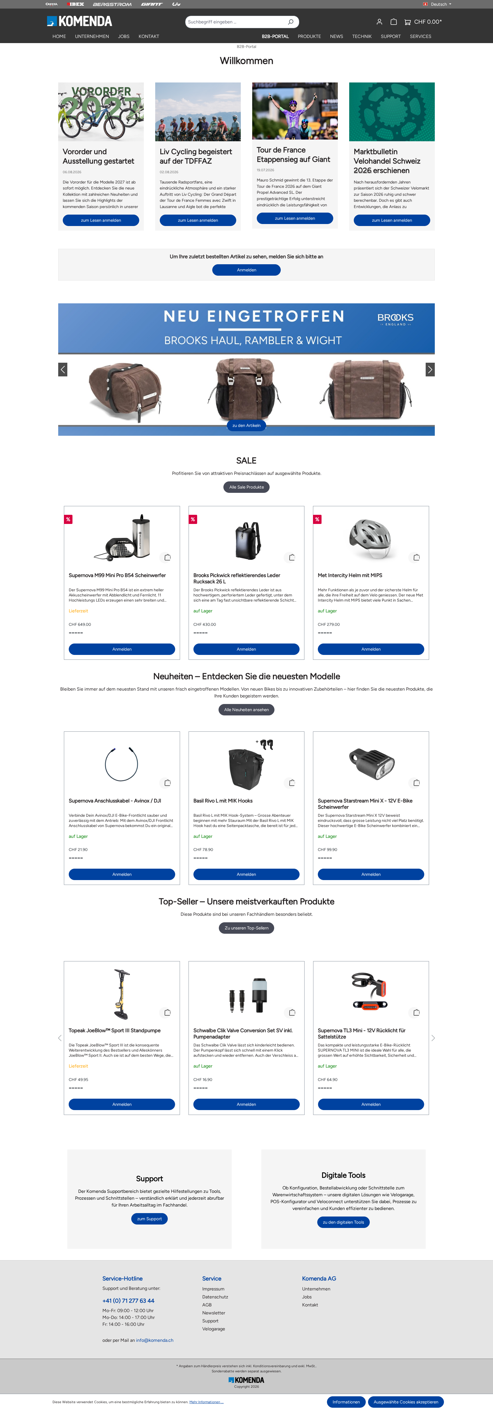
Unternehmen (316, 1289)
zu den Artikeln (246, 425)
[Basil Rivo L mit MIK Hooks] (246, 764)
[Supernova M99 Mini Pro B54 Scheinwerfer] (122, 539)
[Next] (426, 369)
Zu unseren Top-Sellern (246, 928)
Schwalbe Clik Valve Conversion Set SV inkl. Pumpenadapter (243, 1033)
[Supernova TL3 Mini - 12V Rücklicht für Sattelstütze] (371, 994)
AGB (207, 1305)
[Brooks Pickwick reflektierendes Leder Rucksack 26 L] (246, 539)
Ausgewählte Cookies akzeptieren (406, 1402)
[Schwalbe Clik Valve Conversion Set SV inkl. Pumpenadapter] (246, 994)
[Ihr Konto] (379, 22)
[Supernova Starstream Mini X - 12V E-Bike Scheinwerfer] (371, 764)
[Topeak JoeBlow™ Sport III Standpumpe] (122, 994)
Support (210, 1321)
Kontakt (310, 1305)
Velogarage (213, 1329)
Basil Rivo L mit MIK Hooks (222, 801)
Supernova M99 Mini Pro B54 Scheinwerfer (117, 575)
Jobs (307, 1297)
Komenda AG (319, 1278)
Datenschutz (215, 1297)
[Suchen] (290, 22)
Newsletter (213, 1313)
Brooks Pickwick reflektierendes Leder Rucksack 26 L (236, 578)
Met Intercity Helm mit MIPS (350, 575)
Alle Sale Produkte (246, 487)
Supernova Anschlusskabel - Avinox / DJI (115, 801)
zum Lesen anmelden (101, 220)
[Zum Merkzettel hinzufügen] (165, 557)
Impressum (213, 1289)
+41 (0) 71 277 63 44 (128, 1300)
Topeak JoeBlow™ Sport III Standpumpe (115, 1030)
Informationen (346, 1402)
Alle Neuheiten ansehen (246, 709)
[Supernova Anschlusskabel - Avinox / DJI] (122, 764)
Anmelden (246, 270)
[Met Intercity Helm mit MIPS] (371, 539)
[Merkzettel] (394, 22)
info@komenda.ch (154, 1340)
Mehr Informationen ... (206, 1402)
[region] (246, 583)
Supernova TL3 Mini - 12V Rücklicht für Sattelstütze (361, 1033)
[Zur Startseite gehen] (79, 20)
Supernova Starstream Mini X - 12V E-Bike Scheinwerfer (365, 804)
